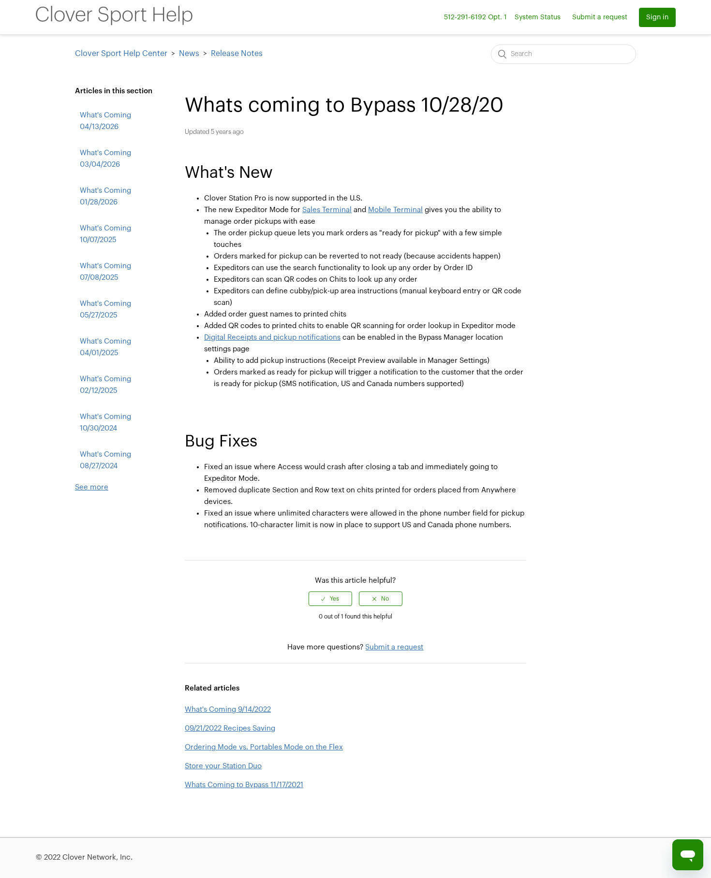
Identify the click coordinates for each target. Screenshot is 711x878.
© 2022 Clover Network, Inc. (84, 857)
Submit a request (599, 17)
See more (91, 487)
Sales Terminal (327, 210)
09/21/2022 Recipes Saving (230, 728)
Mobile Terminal (395, 210)
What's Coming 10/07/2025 (105, 234)
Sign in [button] (657, 17)
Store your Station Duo (223, 766)
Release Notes (237, 54)
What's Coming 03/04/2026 (105, 158)
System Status (538, 17)
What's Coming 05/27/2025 (105, 309)
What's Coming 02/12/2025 (105, 384)
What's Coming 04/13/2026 (105, 121)
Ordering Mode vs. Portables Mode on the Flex (264, 747)
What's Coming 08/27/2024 (105, 460)
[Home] (114, 23)
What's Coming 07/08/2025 (105, 271)
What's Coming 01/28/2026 (105, 196)
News (189, 54)
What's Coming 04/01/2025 (105, 347)
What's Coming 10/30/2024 (105, 422)
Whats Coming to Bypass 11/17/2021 (244, 785)
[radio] (330, 598)
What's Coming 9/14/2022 (228, 709)
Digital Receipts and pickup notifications (272, 337)
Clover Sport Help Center (121, 54)
